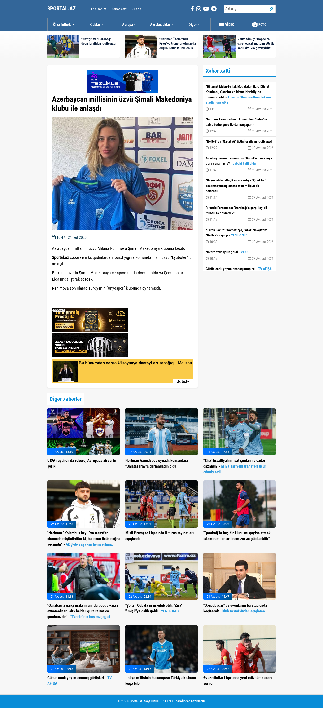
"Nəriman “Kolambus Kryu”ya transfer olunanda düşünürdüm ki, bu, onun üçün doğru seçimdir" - (83, 539)
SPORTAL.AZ (62, 8)
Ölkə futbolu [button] (62, 24)
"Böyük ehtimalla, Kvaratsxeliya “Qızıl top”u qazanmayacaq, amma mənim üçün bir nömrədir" (239, 189)
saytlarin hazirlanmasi (71, 303)
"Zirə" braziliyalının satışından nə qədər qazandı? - (234, 466)
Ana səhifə (98, 9)
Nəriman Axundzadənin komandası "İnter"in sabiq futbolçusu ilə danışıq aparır (239, 125)
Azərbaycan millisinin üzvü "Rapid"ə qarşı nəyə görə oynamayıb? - (239, 164)
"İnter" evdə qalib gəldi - (239, 255)
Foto (262, 24)
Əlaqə (136, 9)
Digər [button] (193, 24)
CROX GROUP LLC (163, 701)
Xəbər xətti (119, 9)
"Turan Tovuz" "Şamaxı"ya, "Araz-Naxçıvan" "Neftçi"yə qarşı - (239, 236)
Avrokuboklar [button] (160, 24)
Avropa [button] (127, 24)
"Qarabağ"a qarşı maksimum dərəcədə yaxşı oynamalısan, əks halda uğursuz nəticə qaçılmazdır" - (82, 611)
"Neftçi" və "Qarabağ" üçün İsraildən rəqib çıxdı (239, 144)
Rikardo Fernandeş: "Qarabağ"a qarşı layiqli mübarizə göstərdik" (239, 214)
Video (229, 24)
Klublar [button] (95, 24)
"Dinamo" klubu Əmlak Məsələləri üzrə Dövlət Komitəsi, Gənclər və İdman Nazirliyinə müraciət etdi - (239, 97)
